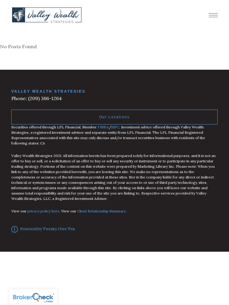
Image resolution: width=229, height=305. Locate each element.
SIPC (115, 127)
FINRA (103, 127)
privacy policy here (43, 211)
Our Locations (114, 117)
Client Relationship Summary (101, 211)
